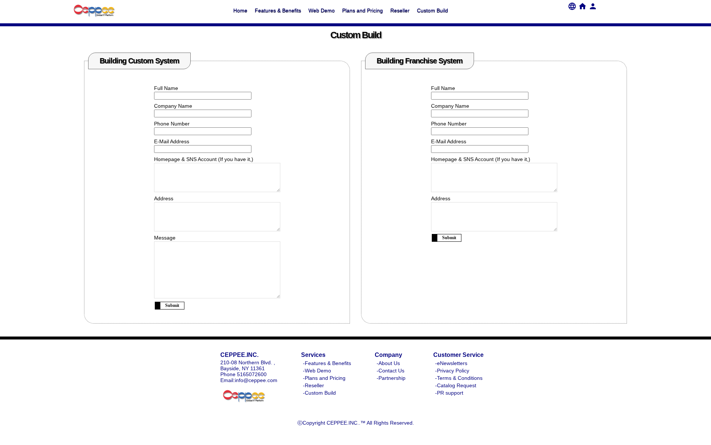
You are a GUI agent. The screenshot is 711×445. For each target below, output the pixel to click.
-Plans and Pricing (324, 378)
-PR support (449, 393)
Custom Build (432, 10)
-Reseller (313, 385)
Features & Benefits (278, 10)
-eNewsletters (451, 363)
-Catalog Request (455, 385)
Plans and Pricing (362, 10)
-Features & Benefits (327, 363)
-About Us (388, 363)
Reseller (400, 10)
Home (240, 10)
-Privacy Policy (452, 371)
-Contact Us (390, 371)
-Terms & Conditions (459, 378)
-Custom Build (319, 393)
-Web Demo (317, 371)
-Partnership (391, 378)
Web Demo (321, 10)
